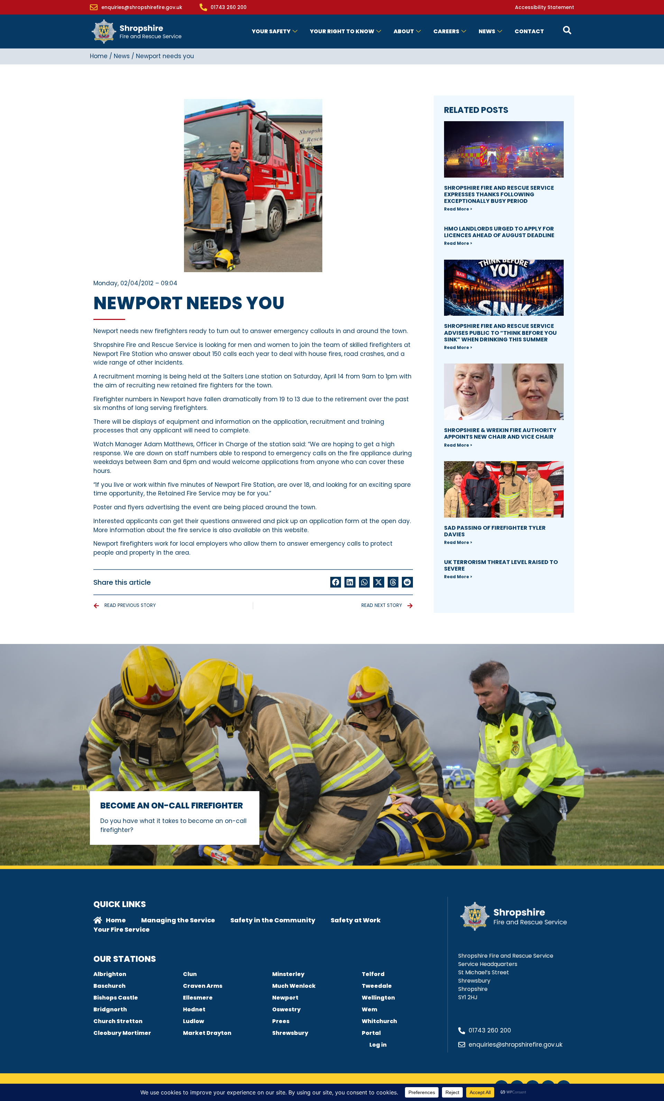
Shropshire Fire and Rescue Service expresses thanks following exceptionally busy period (499, 194)
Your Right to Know (342, 31)
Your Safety (271, 31)
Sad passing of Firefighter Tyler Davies (495, 531)
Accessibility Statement (544, 7)
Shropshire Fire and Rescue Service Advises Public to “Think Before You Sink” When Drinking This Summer (500, 332)
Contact (529, 31)
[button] (335, 582)
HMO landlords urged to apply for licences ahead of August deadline (499, 232)
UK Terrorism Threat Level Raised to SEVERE (501, 565)
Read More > (458, 209)
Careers (446, 31)
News (487, 31)
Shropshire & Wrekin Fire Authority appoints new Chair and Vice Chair (500, 433)
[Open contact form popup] (567, 30)
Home (99, 56)
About (404, 31)
